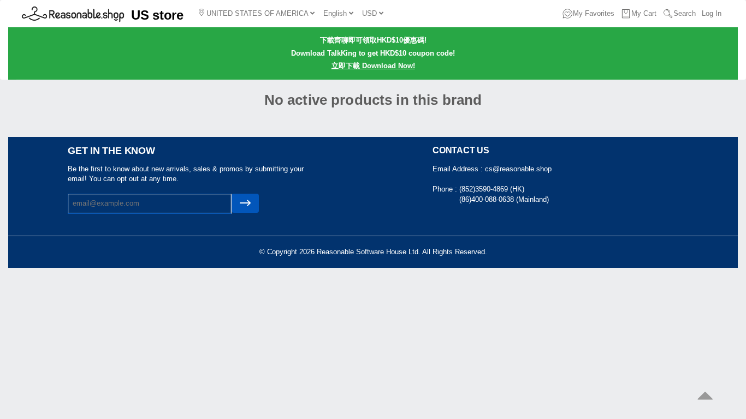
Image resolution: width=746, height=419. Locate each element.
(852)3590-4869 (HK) (491, 189)
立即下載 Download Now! (373, 66)
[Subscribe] (245, 203)
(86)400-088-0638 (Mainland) (504, 199)
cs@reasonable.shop (518, 169)
